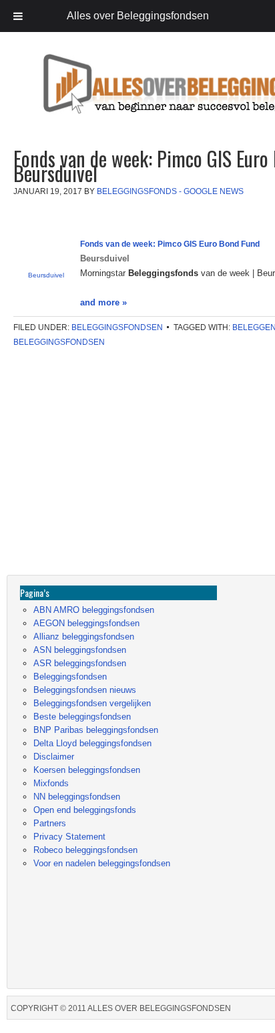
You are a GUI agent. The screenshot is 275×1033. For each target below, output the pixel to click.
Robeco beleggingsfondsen (85, 850)
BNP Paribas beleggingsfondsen (95, 730)
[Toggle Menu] (18, 16)
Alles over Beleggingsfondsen (103, 96)
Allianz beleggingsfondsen (83, 637)
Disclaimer (53, 757)
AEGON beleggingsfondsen (86, 623)
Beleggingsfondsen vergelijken (92, 703)
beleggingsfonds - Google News (170, 191)
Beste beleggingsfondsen (82, 717)
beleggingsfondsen (59, 342)
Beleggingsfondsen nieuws (84, 690)
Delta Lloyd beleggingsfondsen (92, 743)
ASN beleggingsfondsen (79, 650)
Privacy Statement (69, 837)
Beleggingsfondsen (117, 327)
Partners (49, 823)
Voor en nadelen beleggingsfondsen (101, 863)
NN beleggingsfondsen (76, 797)
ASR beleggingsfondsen (79, 663)
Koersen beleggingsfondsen (86, 770)
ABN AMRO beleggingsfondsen (93, 610)
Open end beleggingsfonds (84, 810)
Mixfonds (51, 783)
